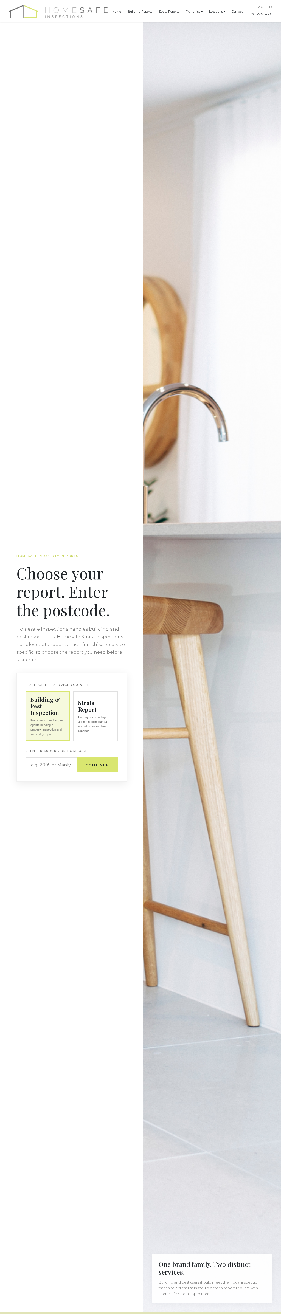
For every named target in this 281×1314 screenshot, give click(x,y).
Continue (97, 765)
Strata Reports (169, 11)
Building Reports (140, 11)
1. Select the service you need (58, 685)
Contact (237, 11)
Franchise (193, 11)
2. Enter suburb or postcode (57, 751)
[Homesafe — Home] (58, 11)
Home (116, 11)
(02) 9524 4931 (260, 14)
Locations (216, 11)
